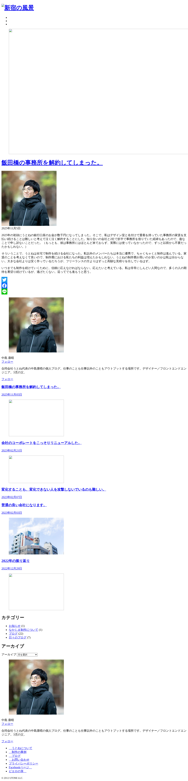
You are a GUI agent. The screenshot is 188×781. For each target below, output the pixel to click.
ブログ (13, 633)
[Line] (94, 291)
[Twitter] (94, 280)
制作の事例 (17, 751)
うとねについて (20, 748)
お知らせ (15, 625)
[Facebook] (94, 286)
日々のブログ (17, 637)
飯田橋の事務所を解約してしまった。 (52, 162)
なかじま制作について (23, 629)
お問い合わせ (19, 759)
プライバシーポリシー (23, 763)
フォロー (7, 361)
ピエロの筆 (17, 771)
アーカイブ (8, 654)
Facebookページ (20, 767)
